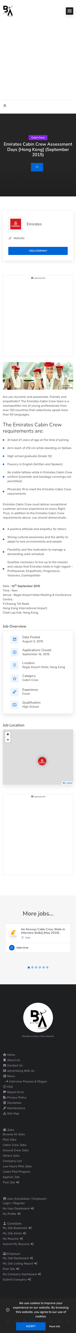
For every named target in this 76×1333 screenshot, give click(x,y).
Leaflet (68, 782)
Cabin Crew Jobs (14, 1145)
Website (19, 238)
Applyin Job (11, 1177)
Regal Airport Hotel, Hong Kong (43, 667)
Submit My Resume (16, 1244)
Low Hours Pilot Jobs (17, 1166)
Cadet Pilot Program (16, 1171)
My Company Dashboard (20, 1274)
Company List (12, 1161)
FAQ (9, 1087)
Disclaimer (14, 1103)
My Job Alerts (13, 1233)
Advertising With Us (20, 1071)
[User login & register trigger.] (5, 106)
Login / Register (14, 1203)
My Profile (10, 1214)
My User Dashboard (16, 1208)
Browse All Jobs (14, 1134)
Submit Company (15, 1279)
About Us (13, 1060)
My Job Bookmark (15, 1228)
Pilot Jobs (9, 1139)
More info (54, 1326)
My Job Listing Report (18, 1263)
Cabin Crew (30, 680)
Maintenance (15, 1108)
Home (10, 1054)
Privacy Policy (16, 1097)
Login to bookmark (37, 167)
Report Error (15, 1092)
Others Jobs (11, 1155)
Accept (31, 1326)
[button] (39, 758)
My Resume (11, 1238)
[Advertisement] (38, 56)
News (10, 1076)
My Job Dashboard (16, 1258)
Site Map (12, 1113)
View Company (38, 250)
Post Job (9, 1182)
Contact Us (14, 1065)
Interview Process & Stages (27, 1081)
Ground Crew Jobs (16, 1150)
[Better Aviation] (8, 11)
